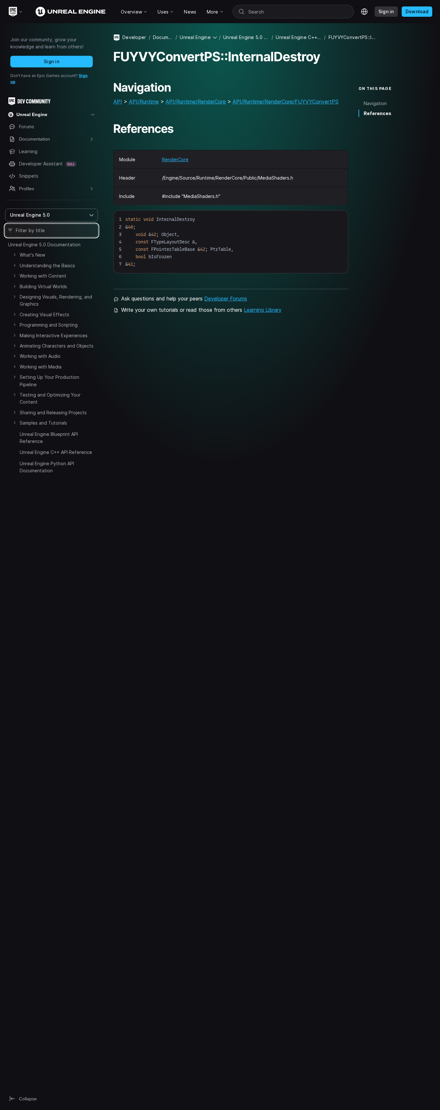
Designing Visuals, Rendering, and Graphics (56, 300)
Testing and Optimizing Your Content (50, 398)
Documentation (163, 37)
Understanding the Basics (47, 265)
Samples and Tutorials (43, 423)
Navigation (375, 103)
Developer (134, 37)
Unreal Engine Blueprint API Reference (49, 437)
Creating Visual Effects (44, 314)
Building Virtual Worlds (43, 286)
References (377, 113)
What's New (32, 255)
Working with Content (43, 276)
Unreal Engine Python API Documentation (47, 467)
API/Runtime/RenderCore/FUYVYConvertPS (286, 101)
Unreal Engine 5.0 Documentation (44, 244)
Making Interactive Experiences (54, 335)
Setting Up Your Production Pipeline (49, 380)
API (117, 101)
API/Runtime (144, 101)
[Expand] (14, 254)
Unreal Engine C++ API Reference (56, 452)
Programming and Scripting (49, 325)
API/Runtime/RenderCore (196, 101)
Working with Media (41, 366)
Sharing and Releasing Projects (53, 412)
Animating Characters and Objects (56, 346)
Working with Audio (40, 356)
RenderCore (175, 159)
